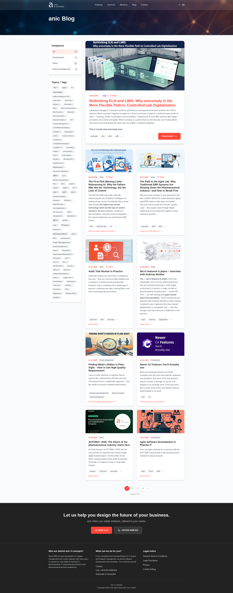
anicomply (94, 136)
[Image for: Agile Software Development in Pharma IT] (160, 421)
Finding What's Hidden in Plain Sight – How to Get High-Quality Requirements (107, 367)
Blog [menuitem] (134, 5)
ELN (102, 136)
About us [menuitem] (123, 5)
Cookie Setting (149, 569)
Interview (152, 319)
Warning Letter (101, 226)
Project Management (97, 397)
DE (179, 5)
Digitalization (163, 319)
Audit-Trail (93, 319)
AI (111, 226)
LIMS (110, 136)
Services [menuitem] (111, 5)
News (105, 96)
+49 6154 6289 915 (129, 530)
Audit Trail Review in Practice (105, 271)
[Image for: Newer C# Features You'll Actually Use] (160, 344)
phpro (143, 319)
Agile (143, 471)
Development (155, 360)
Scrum (151, 471)
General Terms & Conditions (155, 556)
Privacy (146, 565)
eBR (117, 136)
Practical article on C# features (151, 402)
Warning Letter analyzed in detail (101, 231)
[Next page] (148, 488)
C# (149, 397)
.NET (143, 397)
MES (160, 226)
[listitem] (56, 87)
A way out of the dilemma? (150, 231)
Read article (93, 324)
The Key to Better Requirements (100, 402)
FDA (91, 226)
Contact (99, 566)
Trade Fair (103, 471)
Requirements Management (99, 393)
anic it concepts (116, 585)
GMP (158, 471)
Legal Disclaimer (150, 561)
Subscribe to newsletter (114, 574)
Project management (106, 360)
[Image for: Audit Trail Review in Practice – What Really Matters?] (109, 251)
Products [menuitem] (99, 5)
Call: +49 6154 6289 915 (106, 570)
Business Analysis (118, 393)
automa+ (93, 471)
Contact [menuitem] (144, 5)
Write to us (103, 530)
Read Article (167, 136)
